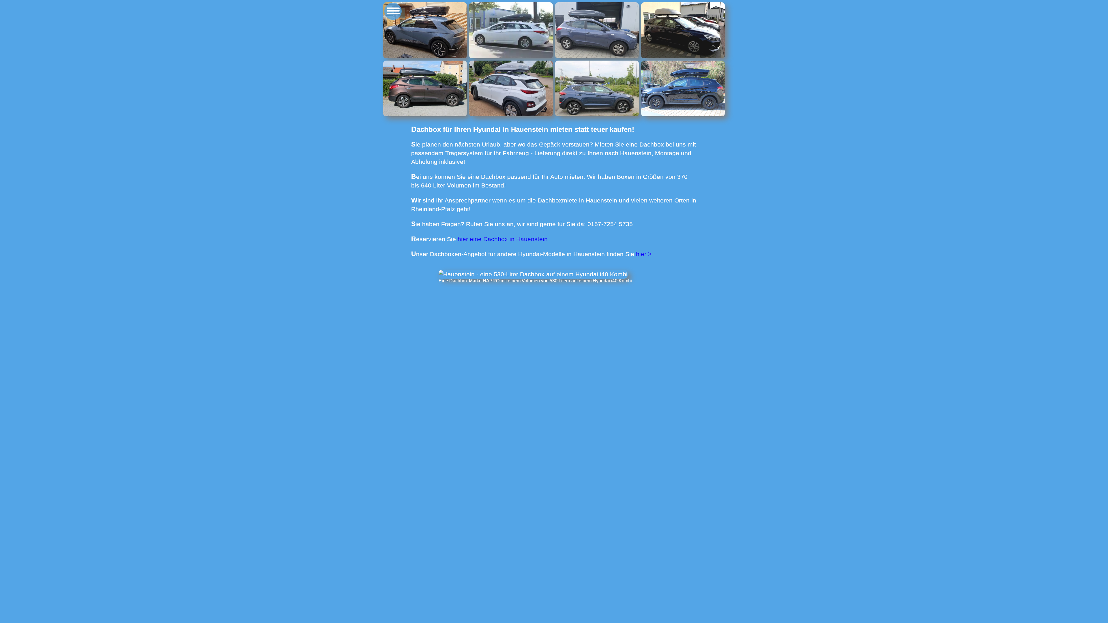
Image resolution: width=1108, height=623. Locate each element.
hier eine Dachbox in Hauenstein (503, 239)
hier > (644, 254)
